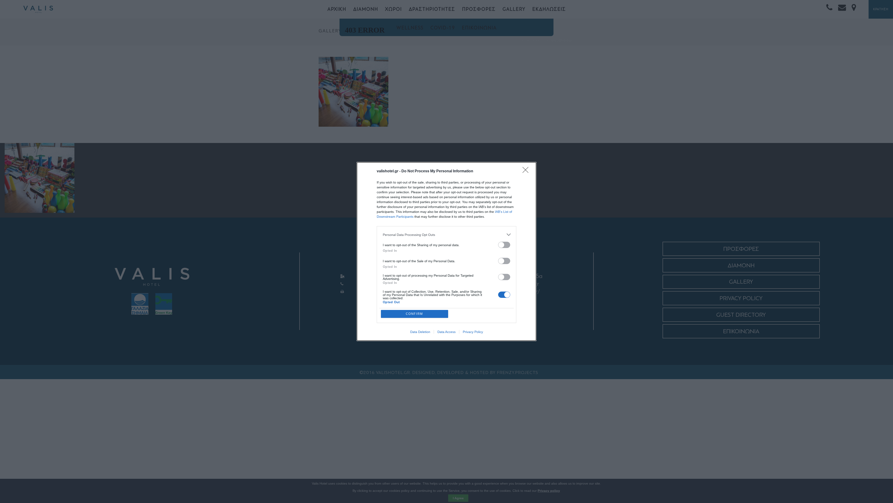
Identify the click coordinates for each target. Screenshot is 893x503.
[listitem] (446, 234)
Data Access (446, 332)
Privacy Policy (473, 332)
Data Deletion (420, 332)
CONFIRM (414, 314)
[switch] (504, 245)
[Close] (527, 171)
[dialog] (446, 251)
